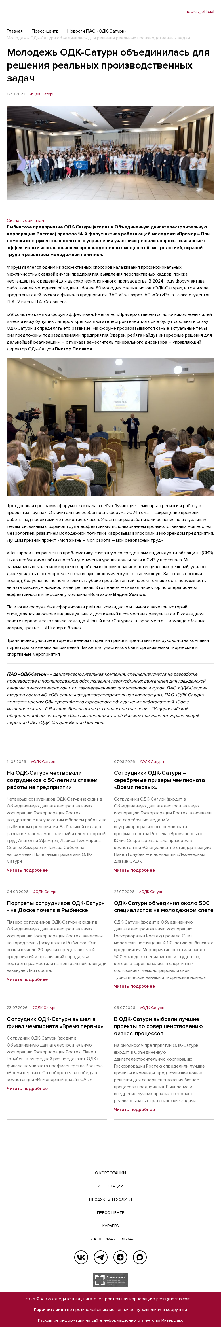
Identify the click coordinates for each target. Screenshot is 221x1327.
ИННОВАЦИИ (110, 1186)
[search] (169, 11)
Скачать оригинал (25, 220)
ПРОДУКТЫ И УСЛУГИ (110, 1199)
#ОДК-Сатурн (42, 94)
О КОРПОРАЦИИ (110, 1172)
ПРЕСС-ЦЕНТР (110, 1212)
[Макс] (140, 1257)
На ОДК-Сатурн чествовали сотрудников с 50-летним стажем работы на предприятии (52, 780)
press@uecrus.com (173, 1298)
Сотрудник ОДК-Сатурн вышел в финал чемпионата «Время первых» (55, 1023)
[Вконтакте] (81, 1257)
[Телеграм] (101, 1257)
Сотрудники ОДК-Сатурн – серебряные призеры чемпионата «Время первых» (159, 780)
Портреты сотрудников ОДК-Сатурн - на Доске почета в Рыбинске (56, 907)
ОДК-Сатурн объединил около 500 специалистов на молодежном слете (164, 907)
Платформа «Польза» (111, 1239)
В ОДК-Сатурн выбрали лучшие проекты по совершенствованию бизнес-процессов (158, 1026)
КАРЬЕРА (110, 1225)
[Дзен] (120, 1257)
